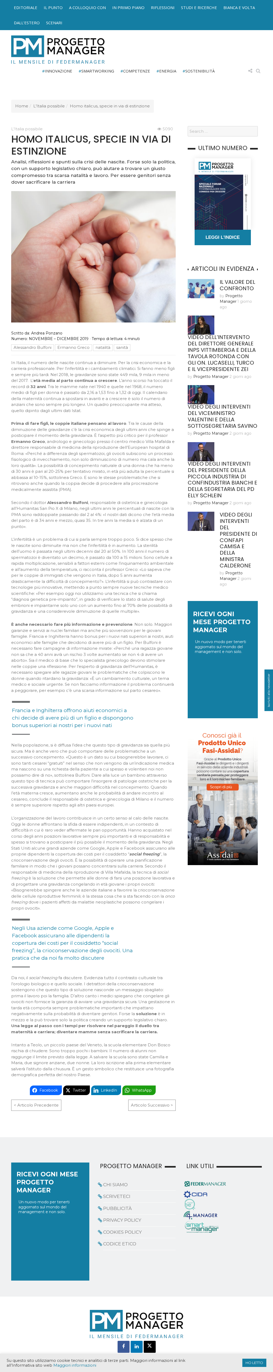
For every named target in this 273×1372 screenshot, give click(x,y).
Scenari (54, 22)
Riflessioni (163, 7)
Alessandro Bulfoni (32, 347)
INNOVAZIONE (58, 71)
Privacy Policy (122, 1220)
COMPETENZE (136, 71)
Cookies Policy (122, 1232)
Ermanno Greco (73, 347)
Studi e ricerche (199, 7)
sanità (122, 347)
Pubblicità (117, 1208)
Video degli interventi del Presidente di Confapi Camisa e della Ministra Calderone (238, 540)
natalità (102, 347)
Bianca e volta (239, 7)
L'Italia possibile (49, 105)
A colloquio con (87, 7)
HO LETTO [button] (254, 1363)
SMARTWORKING (97, 71)
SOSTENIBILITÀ (200, 71)
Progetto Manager (210, 376)
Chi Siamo (115, 1184)
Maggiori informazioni (74, 1365)
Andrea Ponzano (46, 333)
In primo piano (128, 7)
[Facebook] (124, 1347)
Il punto (53, 7)
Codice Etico (119, 1243)
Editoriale (25, 7)
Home (21, 105)
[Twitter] (150, 1347)
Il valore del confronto (237, 285)
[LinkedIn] (137, 1347)
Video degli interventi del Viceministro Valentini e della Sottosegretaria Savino (222, 416)
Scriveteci (116, 1196)
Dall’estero (27, 22)
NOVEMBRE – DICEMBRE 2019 (59, 338)
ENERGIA (167, 71)
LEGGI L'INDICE (223, 237)
